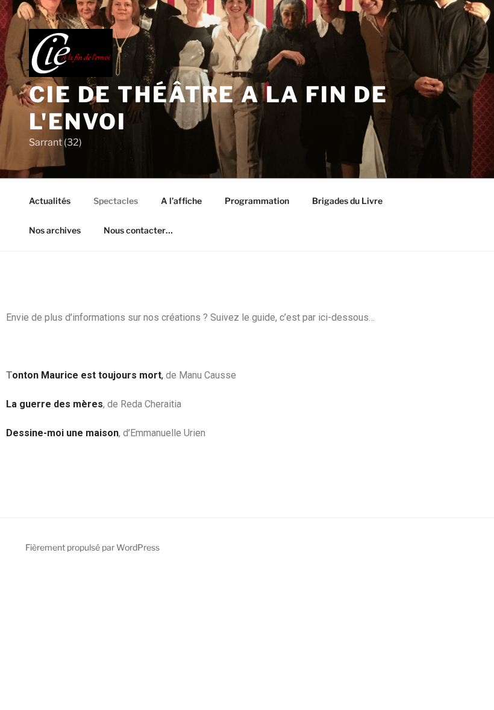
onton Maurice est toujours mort (86, 375)
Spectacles (115, 201)
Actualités (49, 201)
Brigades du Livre (347, 201)
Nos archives (55, 230)
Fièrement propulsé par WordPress (92, 547)
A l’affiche (181, 201)
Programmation (257, 201)
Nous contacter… (138, 230)
